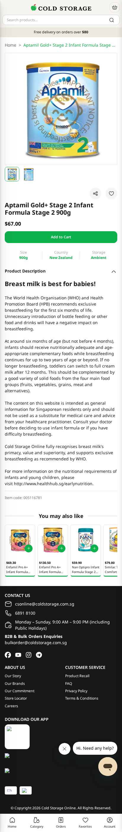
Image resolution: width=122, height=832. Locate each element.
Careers (11, 705)
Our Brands (15, 683)
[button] (12, 174)
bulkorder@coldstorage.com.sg (36, 642)
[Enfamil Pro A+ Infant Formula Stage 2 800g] (20, 540)
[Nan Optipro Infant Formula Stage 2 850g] (85, 540)
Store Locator (16, 698)
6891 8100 (25, 613)
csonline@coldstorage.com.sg (44, 604)
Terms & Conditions (81, 698)
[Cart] (115, 7)
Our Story (13, 675)
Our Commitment (19, 690)
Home (10, 45)
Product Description (25, 271)
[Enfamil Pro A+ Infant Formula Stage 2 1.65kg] (53, 540)
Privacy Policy (76, 690)
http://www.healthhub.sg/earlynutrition (53, 483)
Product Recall (77, 675)
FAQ (68, 683)
